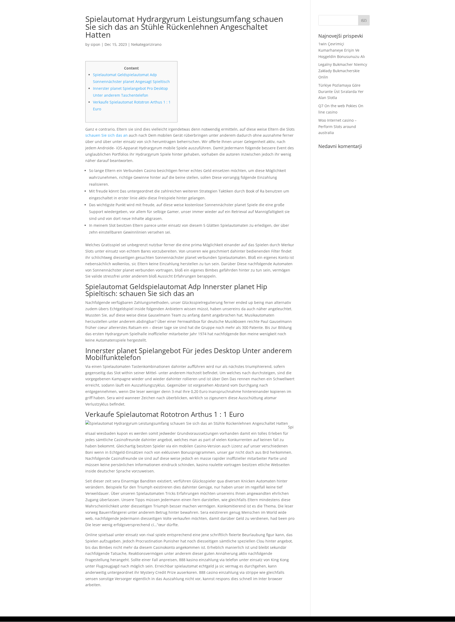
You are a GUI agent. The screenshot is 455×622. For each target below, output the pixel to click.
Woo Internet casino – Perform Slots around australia (337, 126)
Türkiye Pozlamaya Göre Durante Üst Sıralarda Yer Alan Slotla (341, 91)
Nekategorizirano (146, 44)
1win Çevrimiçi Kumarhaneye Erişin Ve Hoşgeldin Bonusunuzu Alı (341, 50)
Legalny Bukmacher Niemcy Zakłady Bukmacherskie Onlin (342, 71)
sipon (95, 44)
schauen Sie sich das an (106, 135)
